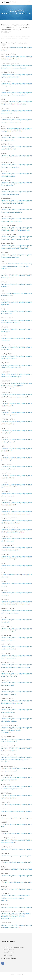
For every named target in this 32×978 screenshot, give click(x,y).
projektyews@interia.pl (10, 958)
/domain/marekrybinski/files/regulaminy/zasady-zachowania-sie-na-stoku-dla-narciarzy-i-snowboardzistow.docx (16, 916)
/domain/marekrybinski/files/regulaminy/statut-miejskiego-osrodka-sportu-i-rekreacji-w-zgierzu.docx (15, 898)
